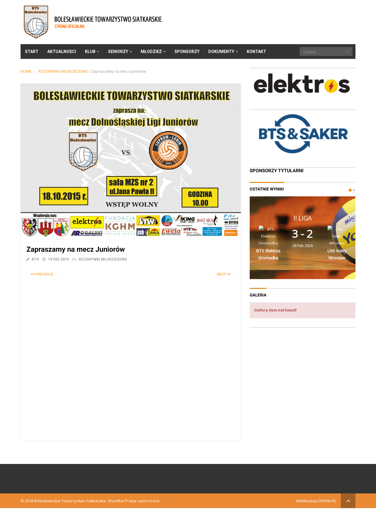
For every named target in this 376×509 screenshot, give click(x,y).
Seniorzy (118, 51)
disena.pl (327, 500)
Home (26, 71)
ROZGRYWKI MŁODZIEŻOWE (63, 71)
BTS (35, 259)
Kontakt (256, 51)
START (31, 51)
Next (222, 274)
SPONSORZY (186, 51)
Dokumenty (221, 51)
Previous (44, 274)
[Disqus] (130, 358)
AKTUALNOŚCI (61, 51)
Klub (90, 51)
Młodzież (151, 51)
